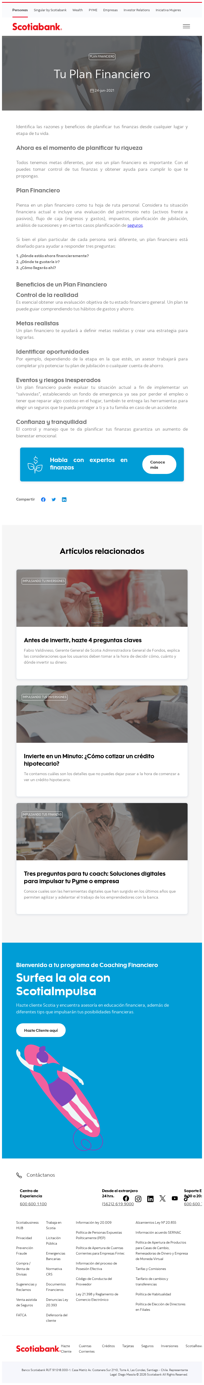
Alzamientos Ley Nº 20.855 (156, 1223)
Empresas (110, 10)
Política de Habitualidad (153, 1294)
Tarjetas (128, 1346)
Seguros (147, 1346)
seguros (135, 226)
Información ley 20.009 (93, 1223)
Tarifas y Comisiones (151, 1269)
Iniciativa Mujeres (168, 10)
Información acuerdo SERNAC (158, 1233)
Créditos (108, 1346)
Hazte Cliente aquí (41, 1030)
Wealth (77, 10)
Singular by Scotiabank (50, 10)
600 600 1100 (33, 1203)
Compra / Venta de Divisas (23, 1269)
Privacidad (24, 1238)
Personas (20, 10)
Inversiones (169, 1346)
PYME (93, 10)
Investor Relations (137, 10)
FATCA (21, 1315)
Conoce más (157, 464)
